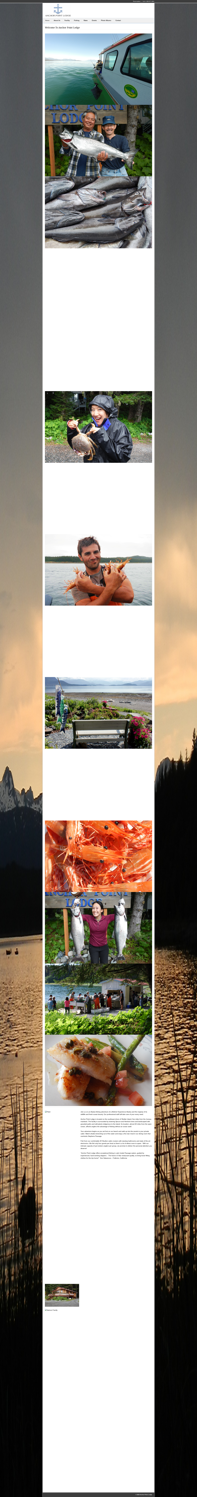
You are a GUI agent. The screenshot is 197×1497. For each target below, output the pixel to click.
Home (47, 20)
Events (94, 20)
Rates (86, 20)
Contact (118, 20)
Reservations (136, 1)
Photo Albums (106, 20)
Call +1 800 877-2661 (148, 1)
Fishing (76, 20)
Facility (67, 20)
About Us (57, 20)
